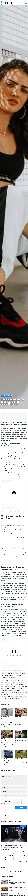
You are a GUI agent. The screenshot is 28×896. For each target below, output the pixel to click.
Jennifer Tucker (7, 422)
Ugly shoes (18, 871)
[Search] (2, 815)
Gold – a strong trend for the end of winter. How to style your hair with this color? (6, 723)
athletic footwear (7, 871)
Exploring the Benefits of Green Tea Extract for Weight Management (17, 889)
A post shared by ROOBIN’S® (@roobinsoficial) (14, 670)
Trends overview (7, 395)
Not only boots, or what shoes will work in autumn (21, 763)
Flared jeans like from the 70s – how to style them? (6, 763)
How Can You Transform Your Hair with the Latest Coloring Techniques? (17, 882)
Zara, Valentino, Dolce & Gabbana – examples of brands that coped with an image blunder (12, 847)
